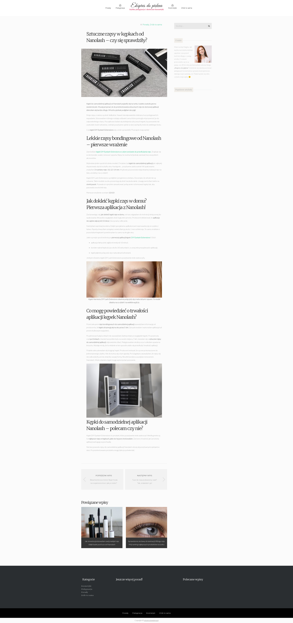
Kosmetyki (172, 8)
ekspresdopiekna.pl (151, 620)
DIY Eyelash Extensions (140, 237)
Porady (108, 8)
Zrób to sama (186, 8)
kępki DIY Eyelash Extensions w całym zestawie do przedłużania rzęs (123, 152)
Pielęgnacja (120, 8)
